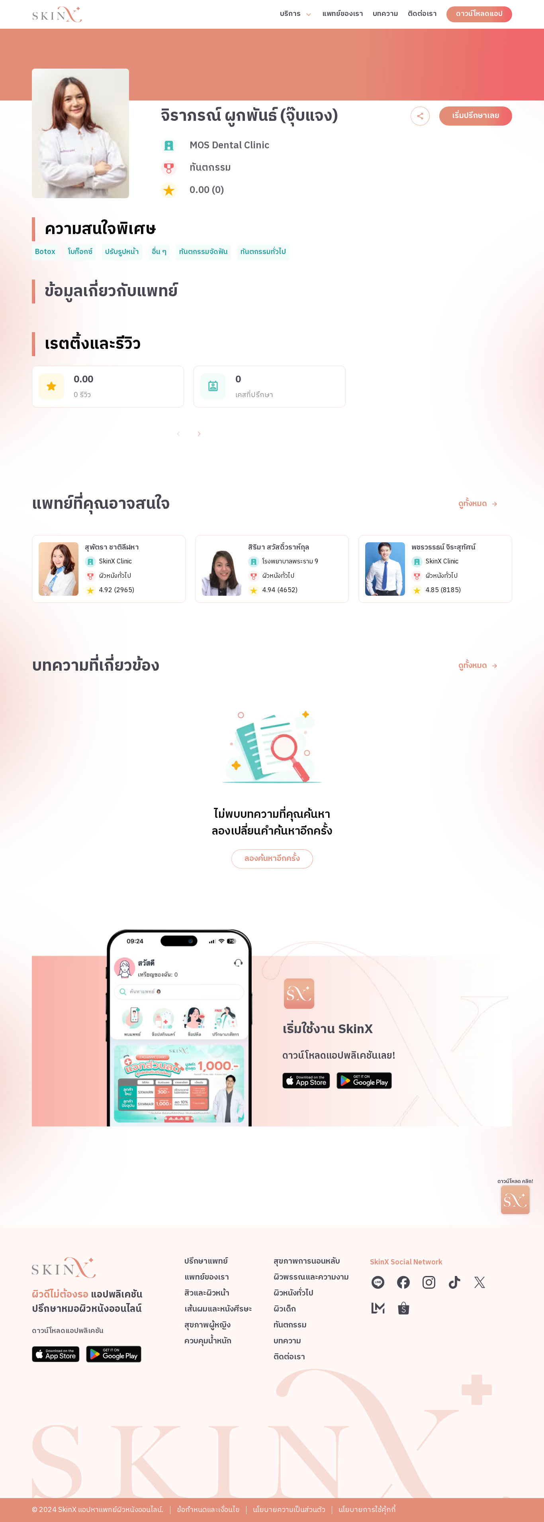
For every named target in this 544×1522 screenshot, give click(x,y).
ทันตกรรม (290, 1326)
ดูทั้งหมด (472, 503)
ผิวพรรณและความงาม (311, 1278)
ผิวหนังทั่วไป (293, 1294)
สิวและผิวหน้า (206, 1294)
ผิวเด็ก (285, 1310)
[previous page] (178, 434)
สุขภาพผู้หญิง (207, 1326)
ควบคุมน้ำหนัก (207, 1342)
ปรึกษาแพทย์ (206, 1262)
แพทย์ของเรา (342, 14)
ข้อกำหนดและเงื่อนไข (208, 1510)
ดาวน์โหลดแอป (479, 14)
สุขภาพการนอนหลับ (307, 1262)
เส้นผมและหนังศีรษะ (218, 1310)
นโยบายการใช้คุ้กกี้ (367, 1510)
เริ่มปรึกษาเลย (475, 115)
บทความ (385, 14)
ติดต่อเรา (422, 14)
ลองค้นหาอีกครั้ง (272, 858)
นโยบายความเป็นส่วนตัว (289, 1510)
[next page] (199, 434)
